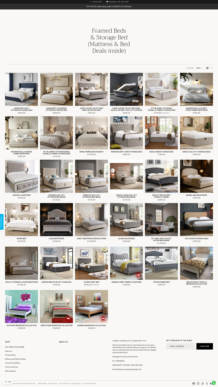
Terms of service (64, 383)
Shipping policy (76, 383)
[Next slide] (69, 89)
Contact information (89, 383)
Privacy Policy (10, 355)
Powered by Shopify (28, 383)
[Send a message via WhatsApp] (214, 383)
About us (8, 351)
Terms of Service (11, 367)
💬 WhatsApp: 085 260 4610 (117, 2)
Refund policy (10, 371)
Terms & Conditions (12, 363)
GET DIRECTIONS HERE (14, 347)
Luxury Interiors (16, 383)
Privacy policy (52, 383)
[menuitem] (84, 15)
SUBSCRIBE (204, 346)
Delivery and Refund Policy (15, 359)
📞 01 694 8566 (95, 2)
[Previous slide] (44, 89)
